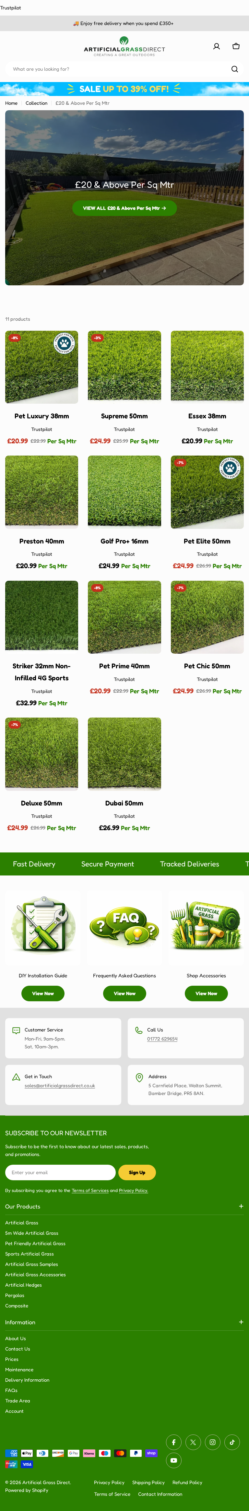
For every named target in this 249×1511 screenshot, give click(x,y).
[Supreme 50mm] (124, 367)
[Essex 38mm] (207, 367)
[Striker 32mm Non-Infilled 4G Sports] (41, 617)
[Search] (235, 69)
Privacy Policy (109, 1482)
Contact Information (160, 1494)
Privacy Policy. (133, 1190)
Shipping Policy (148, 1482)
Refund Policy (187, 1482)
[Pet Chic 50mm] (207, 617)
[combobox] (124, 69)
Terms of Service (112, 1494)
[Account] (216, 46)
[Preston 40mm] (41, 492)
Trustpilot (10, 8)
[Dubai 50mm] (124, 754)
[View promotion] (124, 89)
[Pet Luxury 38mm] (41, 367)
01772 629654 (162, 1039)
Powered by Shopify (26, 1490)
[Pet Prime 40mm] (124, 617)
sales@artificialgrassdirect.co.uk (60, 1085)
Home (11, 103)
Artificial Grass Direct (46, 1482)
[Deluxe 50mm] (41, 754)
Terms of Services (90, 1190)
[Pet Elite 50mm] (207, 492)
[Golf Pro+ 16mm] (124, 492)
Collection (36, 103)
